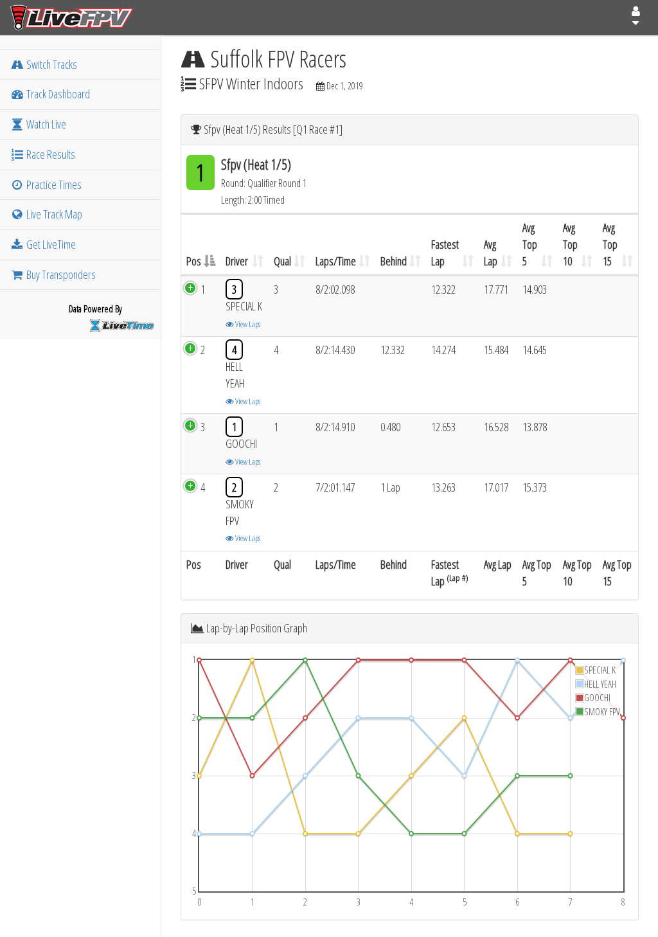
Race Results (49, 154)
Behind (393, 261)
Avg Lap (490, 252)
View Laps (247, 324)
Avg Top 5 (529, 244)
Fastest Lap (445, 252)
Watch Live (45, 124)
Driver (237, 261)
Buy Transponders (60, 274)
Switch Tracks (50, 64)
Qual (282, 261)
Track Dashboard (57, 94)
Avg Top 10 (570, 244)
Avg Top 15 (610, 244)
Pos (193, 261)
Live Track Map (53, 214)
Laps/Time (336, 261)
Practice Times (53, 184)
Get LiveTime (50, 244)
